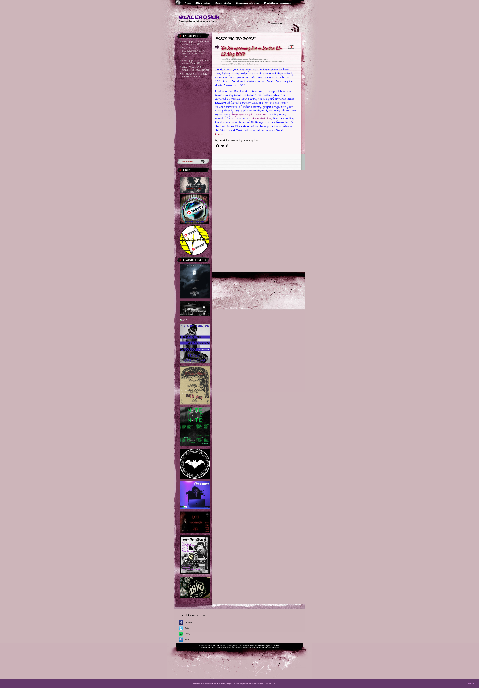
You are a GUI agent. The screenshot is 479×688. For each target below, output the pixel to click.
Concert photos (223, 3)
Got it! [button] (471, 684)
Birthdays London (231, 61)
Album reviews (203, 3)
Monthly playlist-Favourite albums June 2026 (195, 43)
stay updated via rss (277, 23)
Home (188, 3)
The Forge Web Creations (271, 646)
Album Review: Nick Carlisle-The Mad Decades (195, 68)
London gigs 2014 (227, 64)
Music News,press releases (278, 3)
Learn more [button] (270, 683)
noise (236, 64)
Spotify (187, 634)
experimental (279, 61)
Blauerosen (199, 17)
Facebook (188, 622)
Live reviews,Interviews (247, 3)
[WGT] (183, 320)
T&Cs (240, 646)
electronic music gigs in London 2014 (260, 61)
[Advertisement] (193, 117)
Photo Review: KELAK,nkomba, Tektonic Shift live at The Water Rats (194, 52)
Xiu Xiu (240, 64)
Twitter (187, 628)
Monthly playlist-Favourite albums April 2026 (195, 75)
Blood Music (242, 61)
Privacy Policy (232, 646)
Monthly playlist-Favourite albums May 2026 (195, 62)
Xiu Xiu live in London (251, 64)
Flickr (187, 639)
